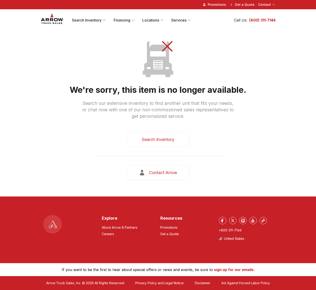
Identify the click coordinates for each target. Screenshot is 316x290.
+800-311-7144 (230, 230)
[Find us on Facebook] (222, 220)
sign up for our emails (234, 269)
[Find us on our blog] (263, 220)
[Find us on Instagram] (243, 220)
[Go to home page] (52, 19)
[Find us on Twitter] (232, 220)
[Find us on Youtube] (253, 220)
